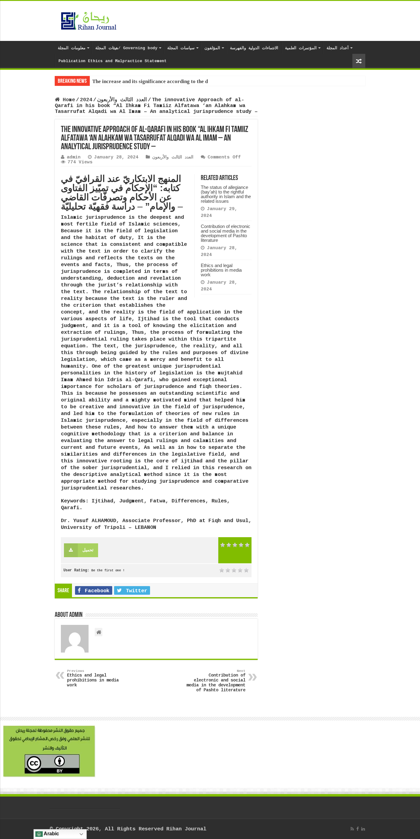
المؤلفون (212, 48)
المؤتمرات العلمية (301, 48)
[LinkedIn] (363, 829)
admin (74, 157)
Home (67, 100)
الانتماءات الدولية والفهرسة (254, 48)
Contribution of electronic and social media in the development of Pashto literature (225, 233)
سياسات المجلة (181, 48)
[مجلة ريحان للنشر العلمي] (88, 19)
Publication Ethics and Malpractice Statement (112, 61)
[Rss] (352, 829)
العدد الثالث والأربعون (122, 100)
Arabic (51, 833)
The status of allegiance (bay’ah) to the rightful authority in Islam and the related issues (226, 194)
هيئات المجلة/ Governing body (126, 48)
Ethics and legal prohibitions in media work (221, 270)
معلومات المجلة (71, 48)
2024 (86, 100)
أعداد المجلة (338, 48)
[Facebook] (357, 829)
